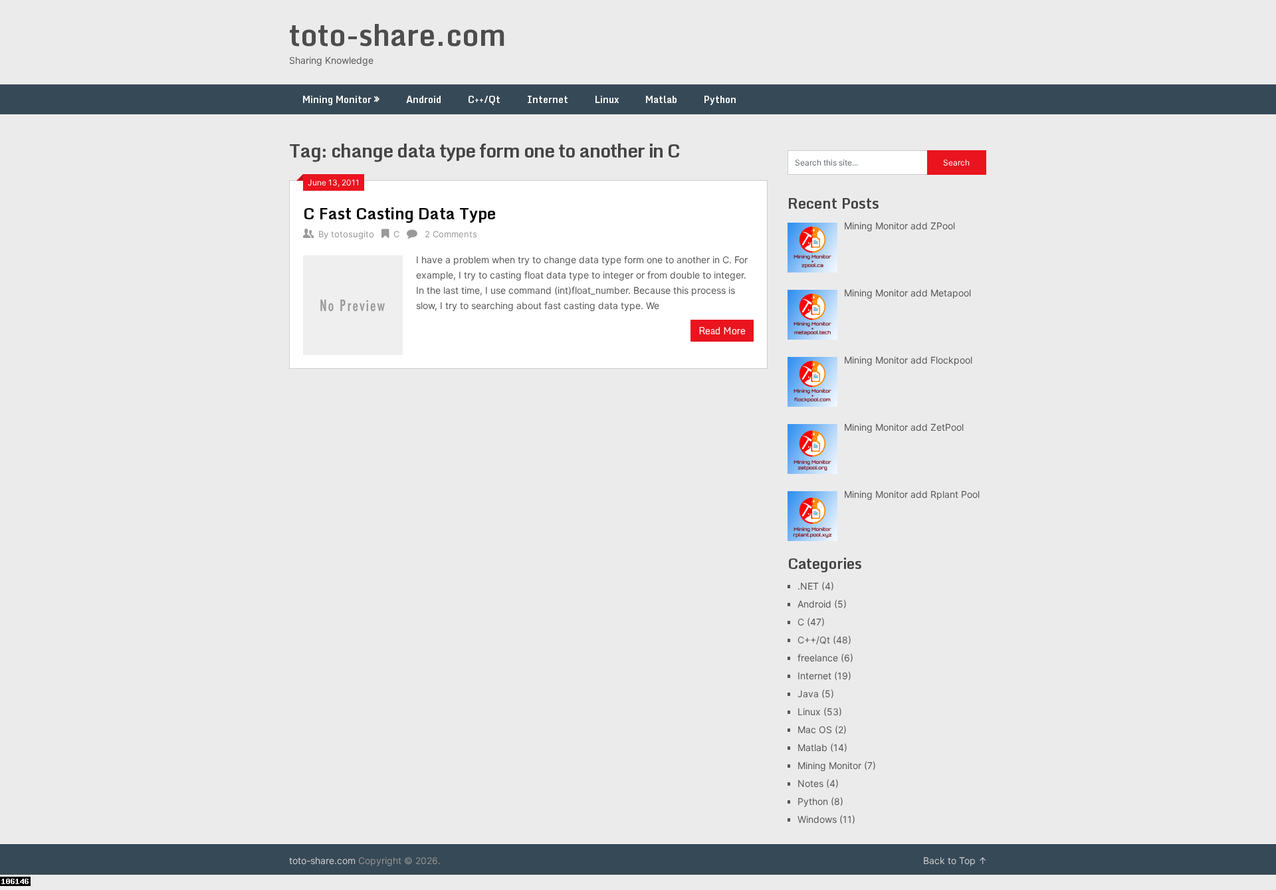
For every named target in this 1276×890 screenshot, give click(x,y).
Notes (810, 783)
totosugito (352, 234)
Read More (722, 330)
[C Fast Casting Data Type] (353, 303)
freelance (818, 657)
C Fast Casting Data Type (399, 213)
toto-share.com (397, 34)
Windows (817, 819)
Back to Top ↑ (955, 860)
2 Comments (451, 234)
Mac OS (815, 729)
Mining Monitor (337, 99)
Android (423, 99)
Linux (607, 99)
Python (720, 99)
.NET (808, 586)
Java (808, 693)
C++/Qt (484, 99)
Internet (547, 99)
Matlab (661, 99)
